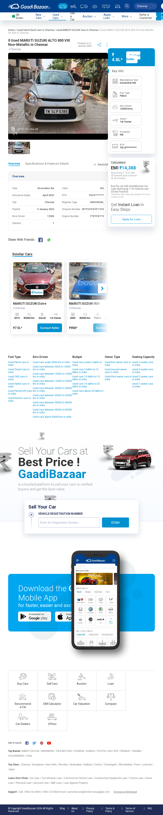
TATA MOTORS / (65, 751)
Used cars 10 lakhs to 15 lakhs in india (86, 378)
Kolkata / (89, 764)
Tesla (29, 755)
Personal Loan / (25, 783)
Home (11, 30)
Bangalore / (39, 764)
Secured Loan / (42, 783)
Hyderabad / (77, 764)
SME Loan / (57, 783)
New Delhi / (52, 764)
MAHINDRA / (48, 751)
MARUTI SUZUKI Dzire (29, 303)
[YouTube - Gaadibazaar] (51, 743)
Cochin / (99, 764)
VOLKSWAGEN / (17, 755)
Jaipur (11, 769)
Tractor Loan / (137, 778)
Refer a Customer (146, 16)
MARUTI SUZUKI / (31, 751)
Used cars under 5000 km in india (51, 362)
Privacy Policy (90, 810)
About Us (74, 810)
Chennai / (26, 764)
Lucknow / (147, 764)
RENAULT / (126, 751)
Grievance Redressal (125, 791)
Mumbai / (64, 764)
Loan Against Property (76, 783)
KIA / (111, 751)
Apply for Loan (131, 219)
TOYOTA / (102, 751)
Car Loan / (36, 778)
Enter (115, 522)
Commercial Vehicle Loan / (79, 778)
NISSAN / (137, 751)
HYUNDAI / (80, 751)
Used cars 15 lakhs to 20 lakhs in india (86, 385)
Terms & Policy (109, 810)
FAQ (149, 808)
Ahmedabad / (126, 764)
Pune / (138, 764)
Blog (62, 808)
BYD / (117, 751)
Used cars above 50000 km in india (52, 416)
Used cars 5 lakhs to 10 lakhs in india (85, 371)
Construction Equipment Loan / (112, 778)
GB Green (19, 16)
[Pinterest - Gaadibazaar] (43, 743)
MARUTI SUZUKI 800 (84, 303)
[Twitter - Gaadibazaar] (36, 743)
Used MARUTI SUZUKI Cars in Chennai (77, 30)
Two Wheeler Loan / (53, 778)
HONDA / (91, 751)
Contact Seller (49, 327)
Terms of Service (130, 810)
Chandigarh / (111, 764)
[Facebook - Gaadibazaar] (28, 743)
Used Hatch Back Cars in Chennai (35, 30)
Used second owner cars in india (116, 371)
